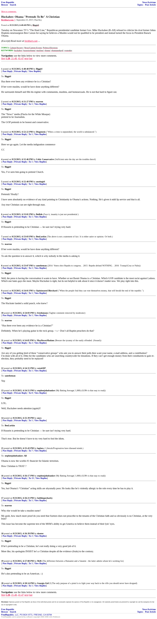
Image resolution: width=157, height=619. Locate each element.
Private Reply (20, 71)
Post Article (150, 5)
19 (2, 561)
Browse (4, 5)
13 (2, 390)
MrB (39, 561)
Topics (140, 5)
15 (2, 448)
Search (13, 5)
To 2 (31, 268)
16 (2, 476)
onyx (39, 418)
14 (2, 418)
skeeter (40, 533)
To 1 (31, 104)
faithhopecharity (45, 498)
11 (2, 340)
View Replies (34, 71)
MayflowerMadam (45, 340)
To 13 (31, 478)
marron (39, 101)
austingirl (40, 181)
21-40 (14, 58)
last (30, 58)
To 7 (31, 451)
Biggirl (39, 69)
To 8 (31, 393)
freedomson (42, 313)
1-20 (8, 58)
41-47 (21, 58)
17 (2, 498)
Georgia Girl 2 (44, 583)
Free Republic (7, 2)
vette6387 (41, 368)
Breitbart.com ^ (8, 20)
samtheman (41, 265)
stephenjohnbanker (46, 390)
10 (2, 313)
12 (2, 368)
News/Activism (149, 2)
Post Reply (8, 71)
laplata (40, 448)
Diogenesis (41, 132)
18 (2, 533)
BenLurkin (41, 236)
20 (2, 583)
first (3, 58)
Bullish (39, 214)
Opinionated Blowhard (46, 291)
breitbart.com (31, 41)
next (26, 58)
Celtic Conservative (45, 159)
